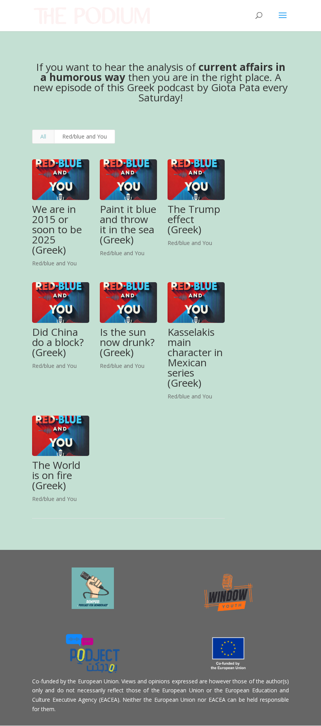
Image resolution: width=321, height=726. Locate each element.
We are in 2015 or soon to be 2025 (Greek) (57, 229)
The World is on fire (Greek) (56, 475)
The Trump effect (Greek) (194, 219)
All (43, 136)
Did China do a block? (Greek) (58, 342)
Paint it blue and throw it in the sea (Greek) (128, 224)
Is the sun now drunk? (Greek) (127, 342)
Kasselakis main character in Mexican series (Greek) (195, 357)
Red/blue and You (84, 136)
